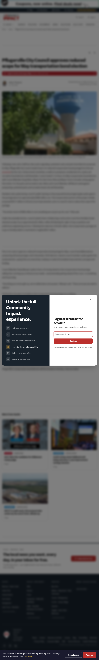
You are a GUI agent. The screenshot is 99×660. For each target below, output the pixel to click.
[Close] (91, 300)
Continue (73, 341)
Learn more (28, 656)
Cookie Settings (73, 655)
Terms (79, 347)
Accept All (89, 655)
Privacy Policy (88, 347)
